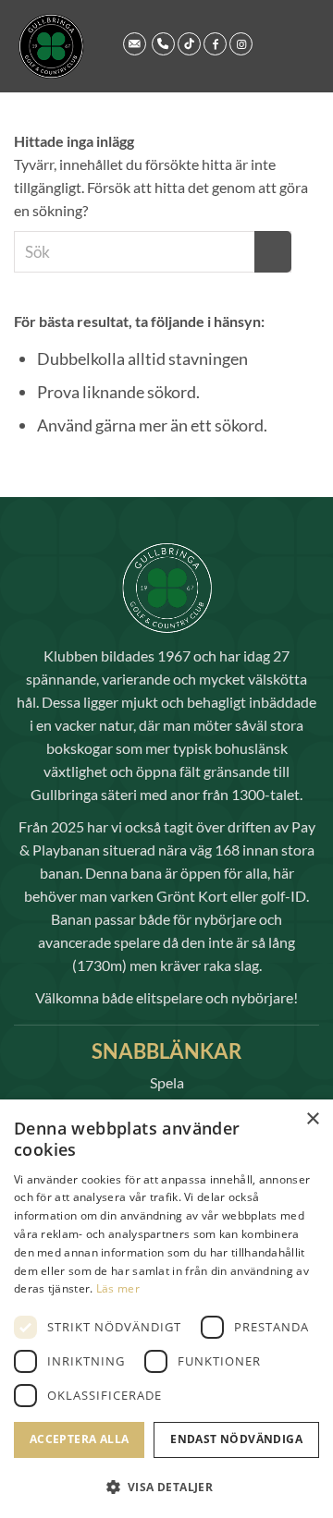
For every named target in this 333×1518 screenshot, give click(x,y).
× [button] (312, 1119)
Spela (167, 1082)
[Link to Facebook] (215, 43)
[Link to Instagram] (241, 43)
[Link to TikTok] (189, 43)
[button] (166, 1487)
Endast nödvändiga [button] (236, 1439)
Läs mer (118, 1288)
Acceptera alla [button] (80, 1439)
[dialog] (166, 1308)
